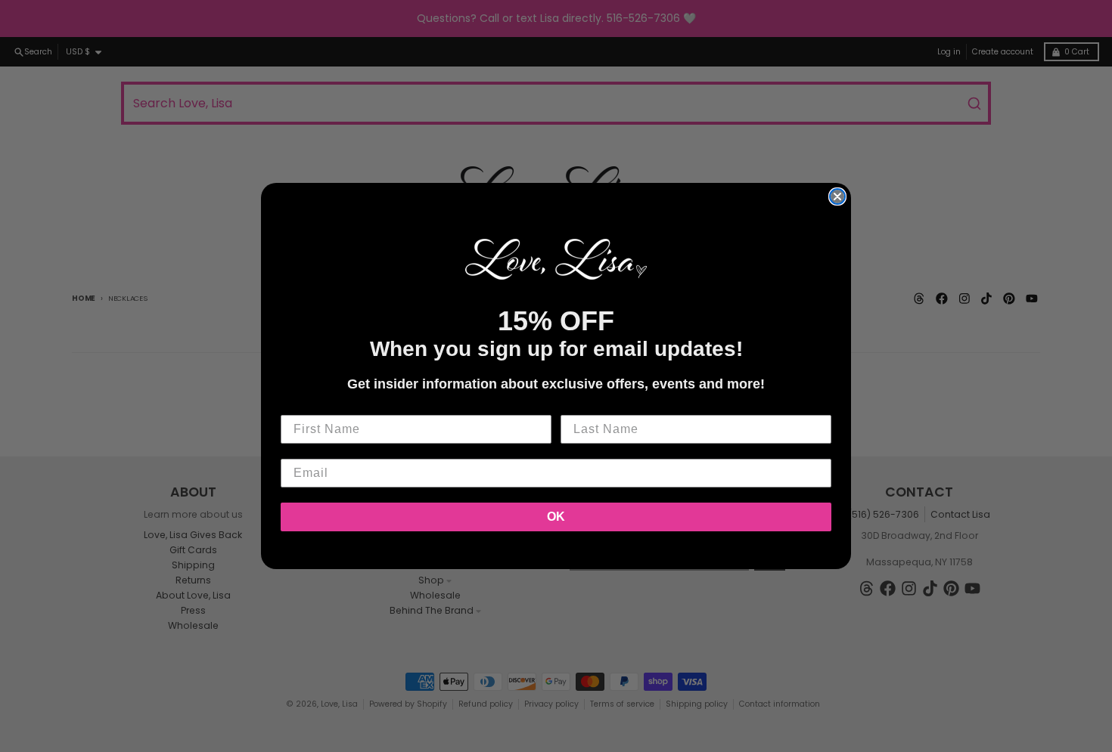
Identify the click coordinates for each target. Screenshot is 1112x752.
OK (556, 516)
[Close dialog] (837, 196)
